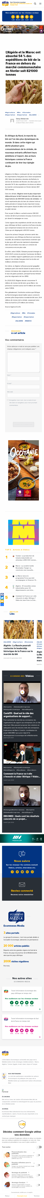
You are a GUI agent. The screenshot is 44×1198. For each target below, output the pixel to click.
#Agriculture (10, 112)
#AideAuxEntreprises (22, 707)
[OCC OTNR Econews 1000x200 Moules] (22, 29)
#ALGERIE (32, 115)
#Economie (29, 642)
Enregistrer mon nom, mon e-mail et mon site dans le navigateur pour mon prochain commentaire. (23, 403)
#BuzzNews (21, 770)
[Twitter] (2, 598)
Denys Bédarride (22, 119)
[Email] (2, 601)
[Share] (2, 604)
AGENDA (5, 1109)
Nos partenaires (14, 1073)
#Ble (19, 112)
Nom (9, 375)
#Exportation (10, 115)
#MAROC (28, 321)
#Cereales (26, 112)
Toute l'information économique (21, 4)
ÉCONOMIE (6, 1096)
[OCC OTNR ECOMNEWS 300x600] (23, 470)
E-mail (9, 383)
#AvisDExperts (27, 709)
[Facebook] (2, 594)
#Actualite (8, 707)
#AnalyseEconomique (12, 709)
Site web (10, 392)
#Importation (22, 115)
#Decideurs (31, 770)
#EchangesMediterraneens (14, 810)
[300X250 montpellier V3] (23, 532)
